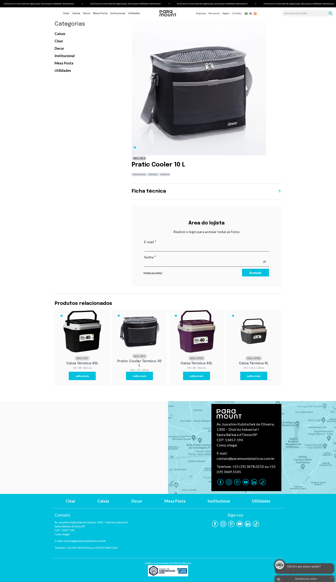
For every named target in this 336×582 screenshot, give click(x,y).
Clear (66, 13)
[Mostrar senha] (265, 262)
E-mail (159, 242)
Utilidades (134, 13)
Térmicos (153, 174)
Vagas (225, 13)
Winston (186, 563)
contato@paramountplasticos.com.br (246, 458)
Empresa (201, 13)
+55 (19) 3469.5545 (105, 547)
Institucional (117, 13)
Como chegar (227, 445)
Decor (86, 13)
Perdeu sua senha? (153, 272)
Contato (237, 13)
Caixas (76, 13)
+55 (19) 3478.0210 (248, 466)
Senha (159, 257)
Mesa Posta (100, 13)
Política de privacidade (157, 563)
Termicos (164, 174)
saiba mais (82, 375)
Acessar (255, 273)
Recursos (214, 13)
